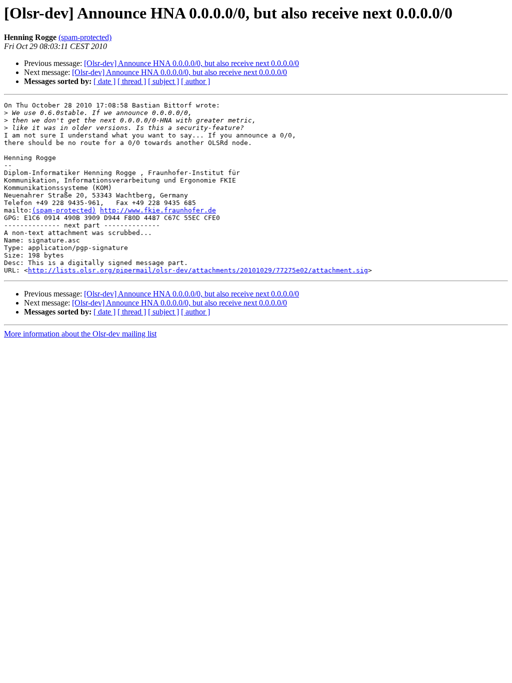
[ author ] (195, 81)
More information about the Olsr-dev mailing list (80, 334)
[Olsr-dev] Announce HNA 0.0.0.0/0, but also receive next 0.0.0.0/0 (191, 63)
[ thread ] (132, 81)
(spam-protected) (85, 37)
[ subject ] (163, 81)
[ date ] (105, 81)
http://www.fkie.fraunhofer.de (158, 210)
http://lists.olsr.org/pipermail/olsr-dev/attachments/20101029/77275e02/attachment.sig (198, 270)
